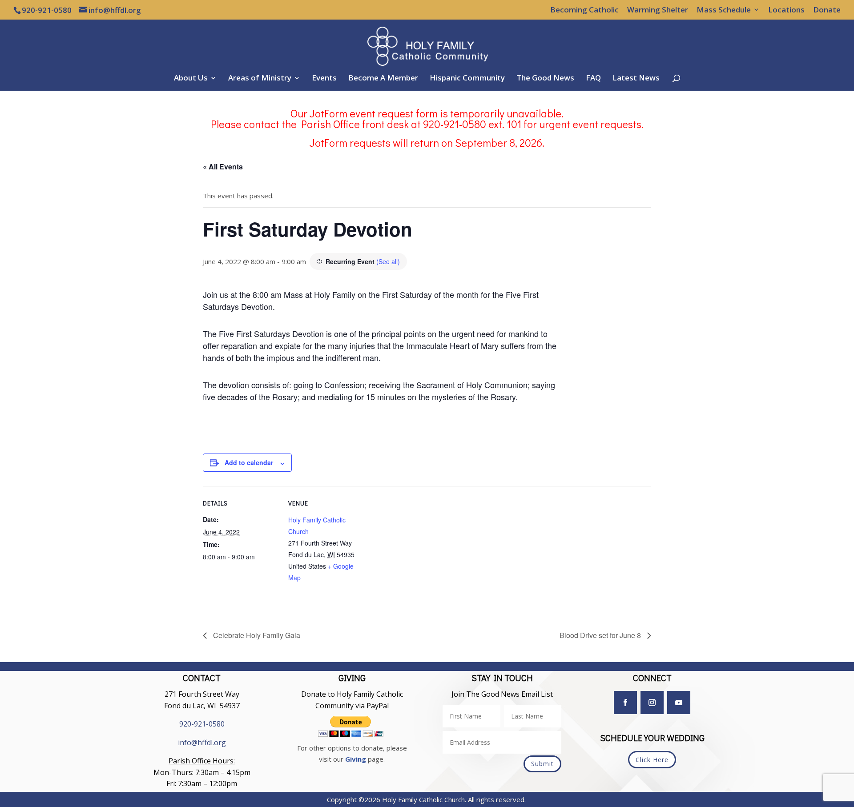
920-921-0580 (202, 724)
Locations (786, 10)
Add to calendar (249, 462)
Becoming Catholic (584, 10)
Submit (542, 763)
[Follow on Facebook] (625, 702)
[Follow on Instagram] (652, 702)
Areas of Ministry (259, 79)
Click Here (652, 759)
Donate (827, 10)
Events (324, 79)
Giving (355, 759)
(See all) (388, 261)
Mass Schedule (724, 10)
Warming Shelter (657, 10)
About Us (191, 79)
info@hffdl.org (202, 742)
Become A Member (383, 79)
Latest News (636, 79)
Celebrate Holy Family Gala (255, 635)
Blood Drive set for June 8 (601, 635)
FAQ (593, 79)
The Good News (545, 79)
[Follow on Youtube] (678, 702)
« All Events (223, 166)
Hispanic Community (467, 79)
